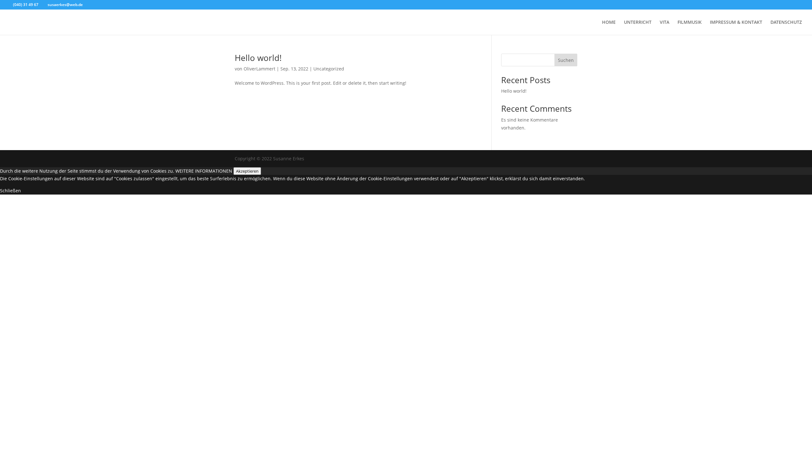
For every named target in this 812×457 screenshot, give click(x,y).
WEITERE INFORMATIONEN (203, 171)
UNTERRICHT (638, 22)
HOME (609, 22)
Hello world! (258, 57)
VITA (664, 22)
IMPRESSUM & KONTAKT (736, 22)
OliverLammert (259, 69)
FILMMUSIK (690, 22)
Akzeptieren (247, 171)
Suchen (566, 60)
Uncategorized (328, 69)
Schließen (10, 191)
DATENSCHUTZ (786, 22)
